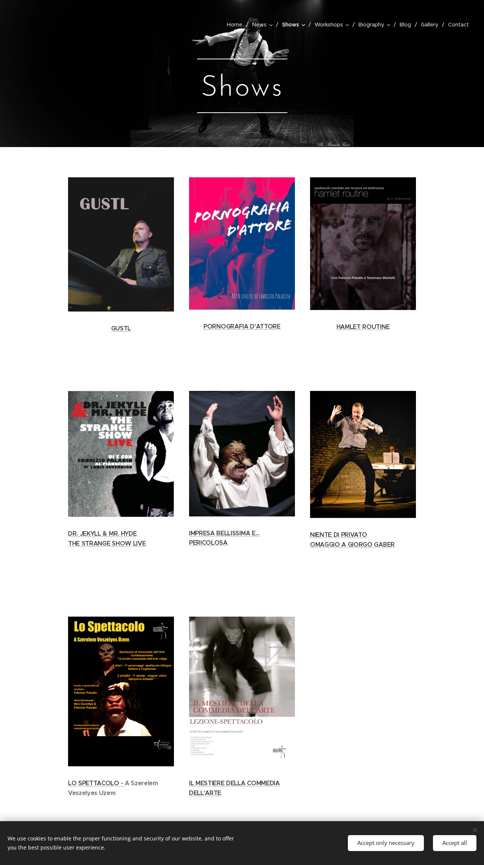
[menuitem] (236, 24)
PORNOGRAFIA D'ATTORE (242, 326)
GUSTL (121, 328)
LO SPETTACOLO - (96, 783)
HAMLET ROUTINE (363, 327)
